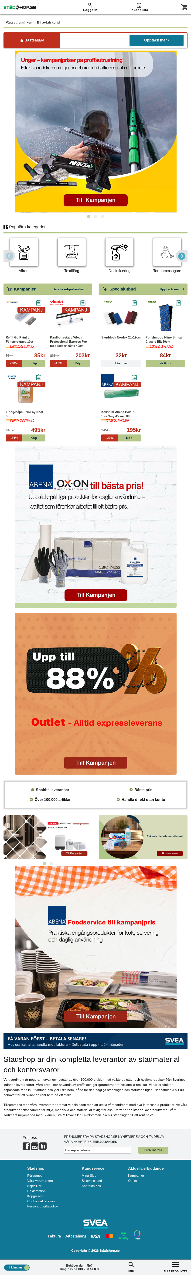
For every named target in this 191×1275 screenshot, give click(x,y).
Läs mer (121, 363)
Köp (167, 363)
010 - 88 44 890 (88, 1269)
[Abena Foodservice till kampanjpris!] (95, 947)
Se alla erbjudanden (69, 289)
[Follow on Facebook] (26, 1148)
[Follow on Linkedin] (43, 1148)
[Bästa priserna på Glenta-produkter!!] (47, 837)
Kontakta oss (91, 1186)
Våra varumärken (40, 1181)
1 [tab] (88, 216)
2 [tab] (95, 216)
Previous (9, 256)
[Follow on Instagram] (34, 1148)
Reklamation (36, 1191)
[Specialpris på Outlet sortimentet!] (95, 694)
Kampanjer (136, 1175)
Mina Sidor (90, 1175)
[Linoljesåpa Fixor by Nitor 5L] (25, 392)
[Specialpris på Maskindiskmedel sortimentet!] (95, 131)
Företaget (34, 1175)
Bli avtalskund (92, 1181)
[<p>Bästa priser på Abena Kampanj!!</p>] (95, 527)
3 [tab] (102, 216)
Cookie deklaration (41, 1201)
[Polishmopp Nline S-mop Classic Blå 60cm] (165, 318)
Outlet (132, 1181)
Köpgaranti (35, 1196)
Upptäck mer (155, 40)
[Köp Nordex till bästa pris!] (143, 837)
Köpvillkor (34, 1186)
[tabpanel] (95, 131)
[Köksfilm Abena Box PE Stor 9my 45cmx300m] (121, 392)
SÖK (131, 1271)
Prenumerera (153, 1150)
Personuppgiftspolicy (42, 1206)
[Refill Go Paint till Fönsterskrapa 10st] (25, 318)
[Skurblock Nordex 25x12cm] (121, 318)
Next (182, 256)
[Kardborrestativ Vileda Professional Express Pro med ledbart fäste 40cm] (70, 318)
